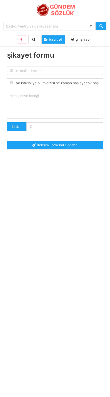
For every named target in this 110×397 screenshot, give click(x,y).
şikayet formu (30, 55)
